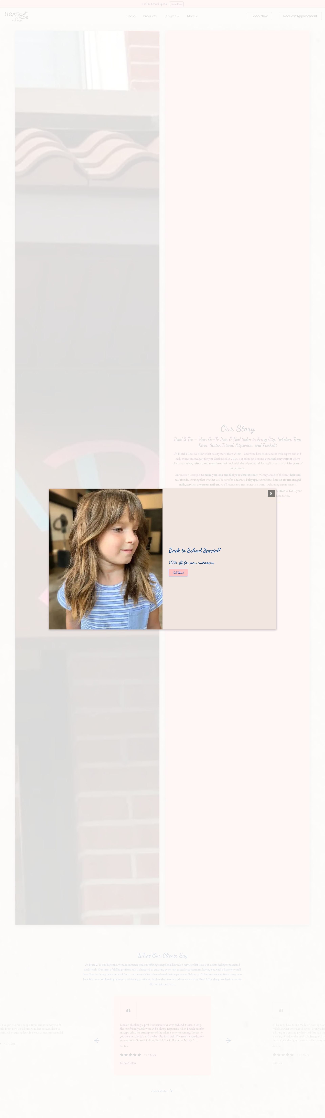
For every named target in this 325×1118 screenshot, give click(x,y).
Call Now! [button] (178, 572)
